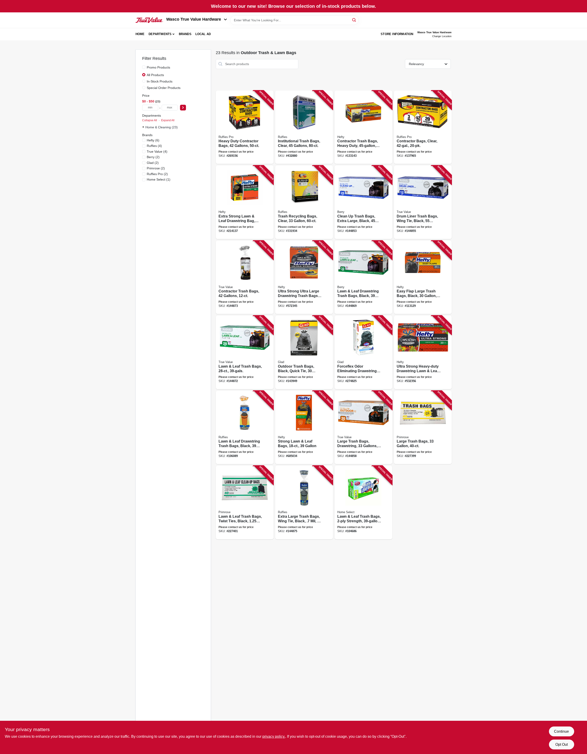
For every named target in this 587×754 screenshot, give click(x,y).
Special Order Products (163, 88)
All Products (155, 75)
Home (140, 34)
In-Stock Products (159, 81)
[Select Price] (183, 107)
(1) (158, 179)
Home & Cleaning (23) (161, 127)
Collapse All (149, 120)
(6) (153, 140)
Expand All (167, 120)
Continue (561, 731)
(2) (153, 157)
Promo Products (158, 67)
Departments (160, 34)
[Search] (354, 20)
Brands (185, 34)
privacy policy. (273, 736)
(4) (154, 146)
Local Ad (203, 34)
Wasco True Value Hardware (193, 19)
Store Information (397, 34)
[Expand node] (144, 127)
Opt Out (561, 744)
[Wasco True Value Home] (149, 20)
